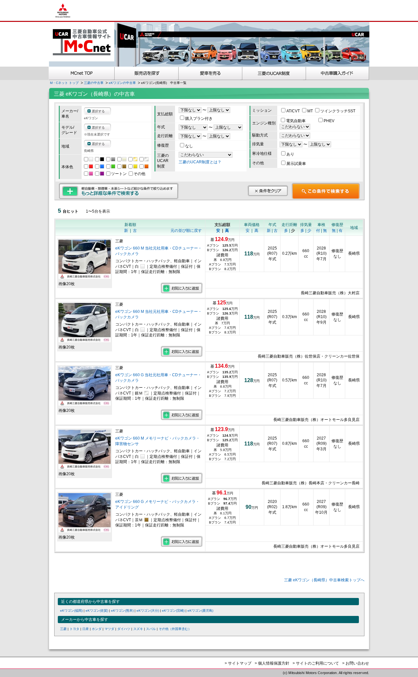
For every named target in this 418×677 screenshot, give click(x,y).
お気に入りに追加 (182, 288)
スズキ (138, 629)
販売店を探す (147, 73)
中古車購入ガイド (337, 73)
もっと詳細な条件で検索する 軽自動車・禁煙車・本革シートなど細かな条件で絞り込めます (119, 191)
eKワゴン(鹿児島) (200, 610)
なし (189, 146)
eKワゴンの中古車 (122, 83)
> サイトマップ (238, 663)
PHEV (329, 121)
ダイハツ (123, 629)
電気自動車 (296, 121)
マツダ (109, 629)
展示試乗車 (296, 163)
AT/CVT (293, 111)
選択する (98, 111)
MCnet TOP (82, 73)
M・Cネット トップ (64, 83)
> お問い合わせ (355, 663)
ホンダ (97, 629)
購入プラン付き (199, 118)
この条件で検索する (326, 191)
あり (290, 154)
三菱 (63, 629)
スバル (151, 629)
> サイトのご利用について (316, 663)
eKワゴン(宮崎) (173, 610)
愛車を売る (210, 73)
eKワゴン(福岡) (71, 610)
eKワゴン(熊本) (122, 610)
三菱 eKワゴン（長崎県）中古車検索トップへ (324, 580)
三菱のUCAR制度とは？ (200, 162)
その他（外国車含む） (175, 629)
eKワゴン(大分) (148, 610)
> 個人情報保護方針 (272, 663)
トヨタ (74, 629)
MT (310, 111)
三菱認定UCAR (274, 73)
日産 (85, 629)
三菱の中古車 (94, 83)
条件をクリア (268, 190)
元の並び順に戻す (186, 230)
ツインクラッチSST (337, 111)
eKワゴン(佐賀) (97, 610)
